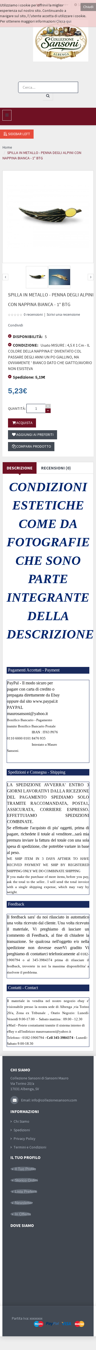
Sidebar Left (18, 133)
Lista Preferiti (26, 1191)
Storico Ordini (26, 1180)
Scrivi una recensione (63, 314)
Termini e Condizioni (30, 1147)
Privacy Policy (24, 1138)
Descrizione (20, 468)
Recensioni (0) (56, 468)
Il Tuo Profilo (25, 1169)
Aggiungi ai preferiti (35, 434)
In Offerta (23, 1214)
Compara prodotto (33, 446)
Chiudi (88, 6)
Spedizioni (22, 1130)
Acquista (24, 422)
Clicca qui (63, 21)
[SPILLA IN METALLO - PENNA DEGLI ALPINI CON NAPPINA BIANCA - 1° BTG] (37, 277)
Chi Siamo (21, 1121)
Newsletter (24, 1203)
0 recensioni (33, 314)
